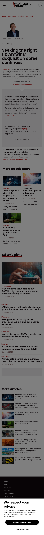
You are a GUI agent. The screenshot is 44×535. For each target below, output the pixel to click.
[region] (22, 516)
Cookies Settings (22, 529)
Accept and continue (22, 522)
